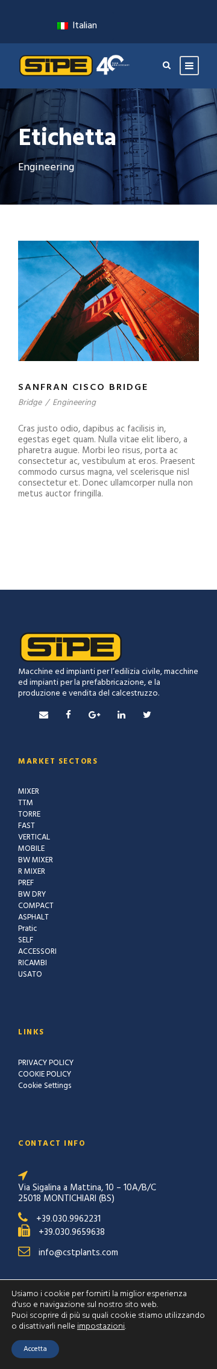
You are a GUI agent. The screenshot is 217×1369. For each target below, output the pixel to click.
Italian (83, 26)
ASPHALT (33, 917)
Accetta (35, 1349)
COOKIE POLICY (44, 1074)
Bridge (30, 403)
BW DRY (32, 894)
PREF (26, 883)
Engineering (74, 403)
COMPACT (36, 906)
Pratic (27, 928)
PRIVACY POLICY (46, 1063)
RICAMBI (32, 963)
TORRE (29, 814)
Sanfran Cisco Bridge (83, 387)
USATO (30, 974)
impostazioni (101, 1326)
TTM (25, 803)
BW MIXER (35, 860)
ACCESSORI (37, 951)
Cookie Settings (44, 1086)
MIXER (28, 791)
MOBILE (31, 848)
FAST (26, 826)
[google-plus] (94, 715)
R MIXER (31, 871)
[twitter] (147, 715)
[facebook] (68, 715)
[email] (43, 715)
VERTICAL (34, 837)
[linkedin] (121, 715)
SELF (25, 940)
